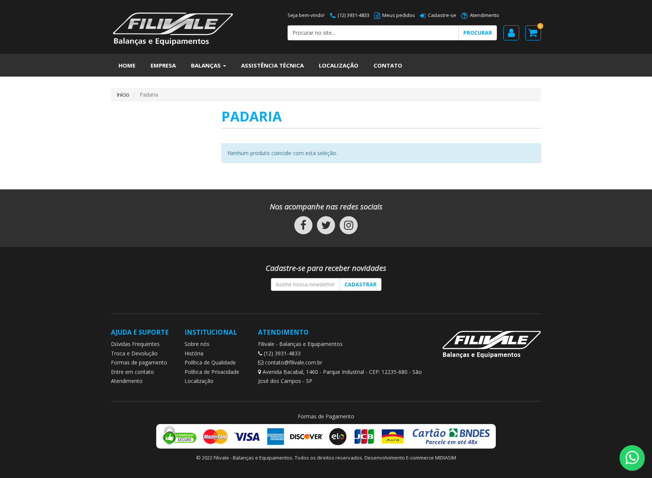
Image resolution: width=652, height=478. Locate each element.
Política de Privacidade (212, 371)
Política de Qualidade (210, 362)
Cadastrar (360, 284)
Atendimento (484, 15)
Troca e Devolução (134, 353)
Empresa (163, 65)
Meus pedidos (398, 15)
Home (126, 65)
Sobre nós (197, 343)
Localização (338, 65)
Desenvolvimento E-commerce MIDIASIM (410, 457)
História (194, 353)
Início (123, 94)
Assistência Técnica (272, 65)
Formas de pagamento (139, 362)
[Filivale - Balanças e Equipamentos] (193, 25)
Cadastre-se (442, 15)
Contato (388, 65)
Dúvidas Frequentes (135, 343)
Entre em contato (132, 371)
